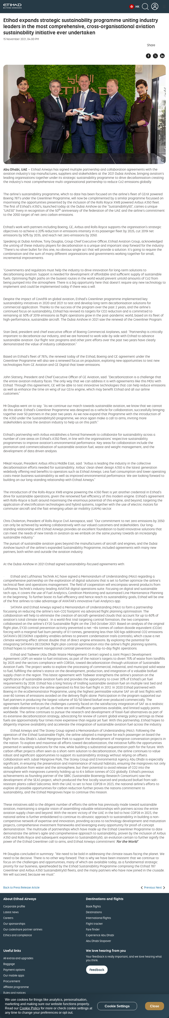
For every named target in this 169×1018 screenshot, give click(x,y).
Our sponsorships (14, 924)
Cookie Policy (30, 1008)
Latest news (11, 912)
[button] (134, 6)
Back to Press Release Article (21, 887)
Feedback (96, 969)
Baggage (9, 964)
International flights (98, 918)
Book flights (93, 906)
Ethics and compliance (17, 935)
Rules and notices (14, 993)
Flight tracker (94, 924)
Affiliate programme (16, 987)
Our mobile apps (13, 975)
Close (154, 1006)
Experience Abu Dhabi (100, 935)
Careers (8, 918)
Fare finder (93, 929)
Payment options (14, 970)
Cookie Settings (117, 1006)
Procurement (11, 981)
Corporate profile (14, 906)
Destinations (94, 912)
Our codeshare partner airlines (22, 929)
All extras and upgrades (18, 958)
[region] (84, 1006)
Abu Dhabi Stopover (98, 941)
